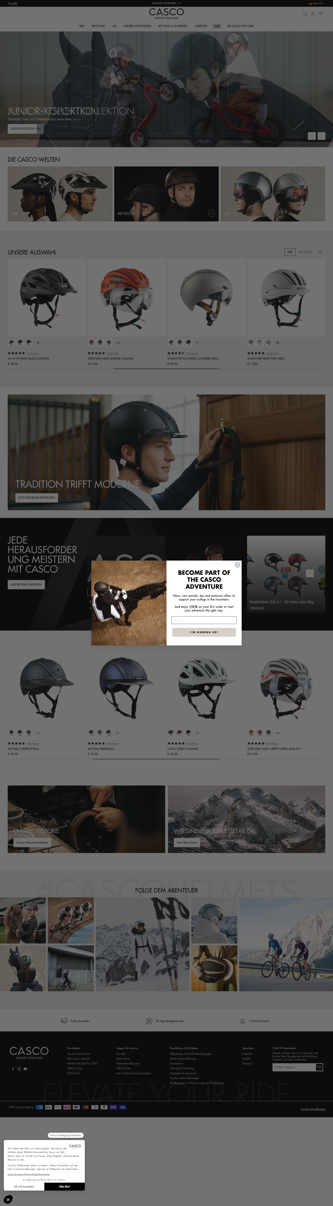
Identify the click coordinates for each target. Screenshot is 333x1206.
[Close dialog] (237, 564)
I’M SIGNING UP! (204, 632)
